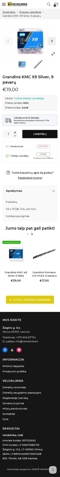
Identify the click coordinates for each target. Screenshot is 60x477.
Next (52, 41)
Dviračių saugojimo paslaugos (21, 392)
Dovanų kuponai (13, 403)
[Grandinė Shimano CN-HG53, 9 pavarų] (44, 254)
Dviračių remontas (14, 387)
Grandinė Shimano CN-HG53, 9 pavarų (44, 274)
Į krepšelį (40, 134)
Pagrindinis (8, 12)
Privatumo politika (14, 371)
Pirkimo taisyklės (13, 366)
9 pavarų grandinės (30, 12)
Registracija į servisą (15, 398)
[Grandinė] (22, 64)
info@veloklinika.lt (26, 341)
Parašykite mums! (30, 178)
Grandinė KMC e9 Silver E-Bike (16, 274)
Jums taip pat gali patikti (30, 228)
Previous (8, 41)
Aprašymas (14, 190)
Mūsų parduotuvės (14, 408)
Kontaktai (8, 413)
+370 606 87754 (26, 337)
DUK (5, 419)
